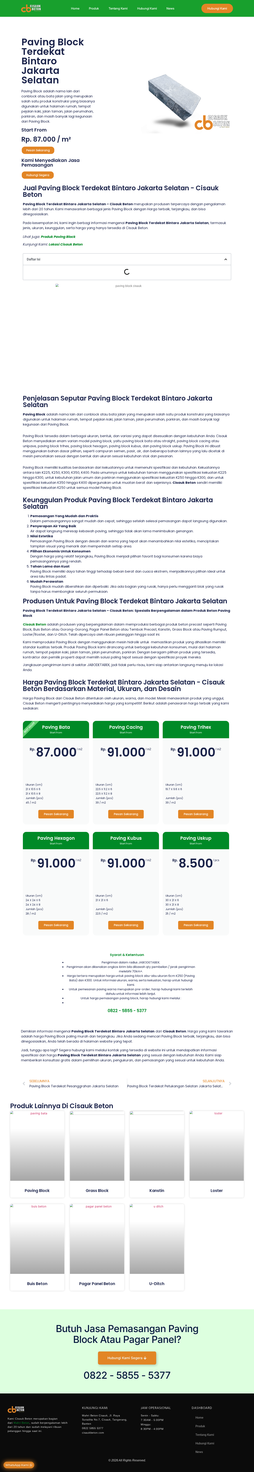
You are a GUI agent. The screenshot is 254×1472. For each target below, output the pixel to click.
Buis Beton (37, 1283)
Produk (94, 8)
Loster (217, 1190)
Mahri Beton (21, 1422)
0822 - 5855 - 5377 (127, 1011)
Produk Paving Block (58, 236)
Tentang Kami (118, 8)
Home (75, 8)
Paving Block (37, 1190)
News (170, 8)
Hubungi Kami (147, 8)
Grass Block (97, 1190)
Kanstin (156, 1190)
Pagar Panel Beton (97, 1283)
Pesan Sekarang (56, 814)
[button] (225, 259)
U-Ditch (156, 1283)
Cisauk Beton (34, 624)
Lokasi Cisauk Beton (66, 244)
